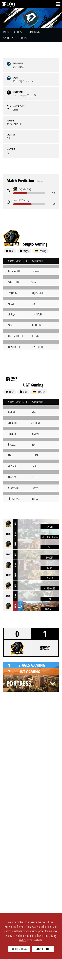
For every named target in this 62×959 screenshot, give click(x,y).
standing (34, 32)
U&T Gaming (33, 385)
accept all (42, 949)
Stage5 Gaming (35, 244)
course (18, 32)
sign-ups (8, 37)
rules (23, 37)
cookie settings (19, 949)
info (6, 32)
